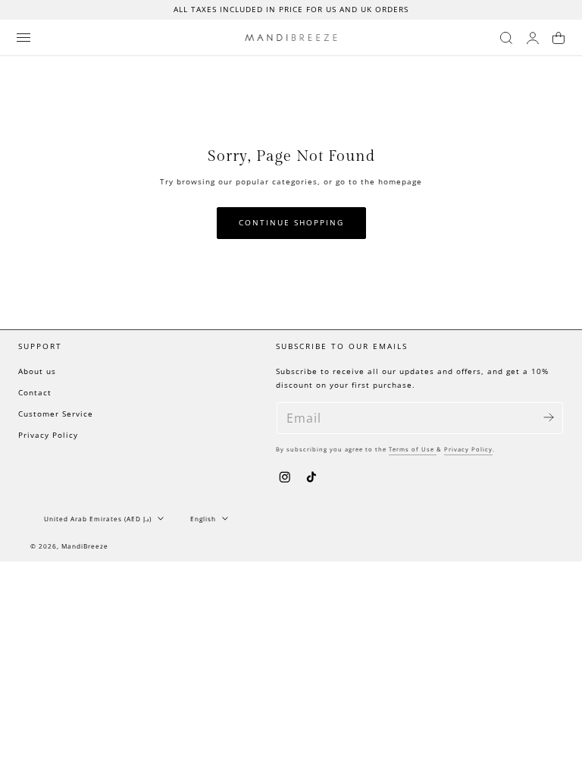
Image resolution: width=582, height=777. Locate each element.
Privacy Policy (48, 435)
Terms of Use (412, 449)
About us (37, 371)
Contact (35, 393)
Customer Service (55, 414)
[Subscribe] (549, 417)
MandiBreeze (84, 546)
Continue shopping (291, 223)
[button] (23, 37)
